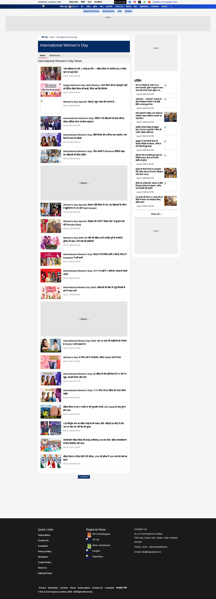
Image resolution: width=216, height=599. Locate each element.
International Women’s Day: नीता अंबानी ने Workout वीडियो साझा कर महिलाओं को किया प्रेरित (94, 153)
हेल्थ (135, 7)
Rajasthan (97, 556)
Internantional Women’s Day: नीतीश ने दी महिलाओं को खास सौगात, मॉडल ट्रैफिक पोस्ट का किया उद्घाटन (93, 120)
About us (42, 568)
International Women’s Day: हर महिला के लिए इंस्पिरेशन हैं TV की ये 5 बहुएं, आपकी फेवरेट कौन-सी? (95, 375)
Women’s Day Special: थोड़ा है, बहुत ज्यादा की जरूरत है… (89, 102)
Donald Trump (108, 11)
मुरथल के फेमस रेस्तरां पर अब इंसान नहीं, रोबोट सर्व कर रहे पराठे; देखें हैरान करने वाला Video (149, 171)
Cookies (64, 588)
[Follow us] (165, 2)
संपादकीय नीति (121, 588)
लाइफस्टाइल (144, 7)
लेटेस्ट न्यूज (63, 7)
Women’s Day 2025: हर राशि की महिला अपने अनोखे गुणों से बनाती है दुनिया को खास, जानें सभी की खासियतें (92, 239)
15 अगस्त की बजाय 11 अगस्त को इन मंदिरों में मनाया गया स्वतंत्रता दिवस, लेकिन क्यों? (149, 199)
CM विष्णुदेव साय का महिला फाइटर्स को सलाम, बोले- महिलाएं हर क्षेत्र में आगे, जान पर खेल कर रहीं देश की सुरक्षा (93, 425)
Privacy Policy (45, 551)
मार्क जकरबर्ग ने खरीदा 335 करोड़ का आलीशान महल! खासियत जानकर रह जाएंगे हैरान (149, 115)
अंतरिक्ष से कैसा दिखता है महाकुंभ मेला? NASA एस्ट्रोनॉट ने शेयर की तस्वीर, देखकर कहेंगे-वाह (149, 129)
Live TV (74, 7)
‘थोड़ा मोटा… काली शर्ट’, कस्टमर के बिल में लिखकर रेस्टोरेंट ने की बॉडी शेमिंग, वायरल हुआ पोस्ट (149, 101)
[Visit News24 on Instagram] (134, 2)
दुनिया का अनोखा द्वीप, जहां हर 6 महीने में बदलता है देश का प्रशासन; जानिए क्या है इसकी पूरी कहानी (149, 185)
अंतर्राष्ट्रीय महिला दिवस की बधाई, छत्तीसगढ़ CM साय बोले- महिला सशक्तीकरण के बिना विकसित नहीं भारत (95, 442)
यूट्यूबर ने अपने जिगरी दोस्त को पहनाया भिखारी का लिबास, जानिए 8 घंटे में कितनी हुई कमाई (148, 143)
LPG (119, 11)
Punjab (96, 551)
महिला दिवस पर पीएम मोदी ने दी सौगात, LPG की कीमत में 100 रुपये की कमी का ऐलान (95, 458)
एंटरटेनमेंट (109, 7)
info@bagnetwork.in (151, 552)
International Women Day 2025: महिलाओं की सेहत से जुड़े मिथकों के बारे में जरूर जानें (94, 289)
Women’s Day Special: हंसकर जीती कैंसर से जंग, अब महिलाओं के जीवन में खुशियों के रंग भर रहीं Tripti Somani (94, 206)
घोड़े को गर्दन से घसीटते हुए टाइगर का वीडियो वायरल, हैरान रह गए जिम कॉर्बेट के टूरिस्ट (149, 157)
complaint (109, 588)
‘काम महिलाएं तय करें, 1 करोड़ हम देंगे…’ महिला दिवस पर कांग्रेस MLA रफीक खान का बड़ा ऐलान (94, 70)
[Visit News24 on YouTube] (149, 2)
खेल (101, 7)
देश (82, 7)
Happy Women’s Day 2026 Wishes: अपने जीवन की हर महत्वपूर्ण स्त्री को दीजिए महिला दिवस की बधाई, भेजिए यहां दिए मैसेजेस (95, 87)
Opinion (154, 7)
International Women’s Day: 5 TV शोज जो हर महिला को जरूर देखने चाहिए (94, 392)
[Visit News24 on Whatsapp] (144, 2)
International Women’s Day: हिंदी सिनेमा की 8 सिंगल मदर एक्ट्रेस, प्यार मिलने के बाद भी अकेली (95, 136)
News (42, 55)
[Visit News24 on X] (139, 2)
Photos (119, 7)
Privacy (42, 588)
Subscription (44, 535)
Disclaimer (43, 557)
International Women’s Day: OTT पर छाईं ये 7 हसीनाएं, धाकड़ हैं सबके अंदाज (95, 272)
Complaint (43, 546)
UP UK (95, 539)
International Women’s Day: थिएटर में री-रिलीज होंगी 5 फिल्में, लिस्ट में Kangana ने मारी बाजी (94, 256)
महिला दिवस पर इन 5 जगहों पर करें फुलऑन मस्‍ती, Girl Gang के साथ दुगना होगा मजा (94, 409)
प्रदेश (88, 7)
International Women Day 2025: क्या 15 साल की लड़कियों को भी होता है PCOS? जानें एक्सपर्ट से (95, 342)
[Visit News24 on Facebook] (129, 2)
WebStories (54, 55)
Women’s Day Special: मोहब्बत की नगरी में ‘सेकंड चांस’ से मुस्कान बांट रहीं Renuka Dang (94, 223)
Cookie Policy (44, 562)
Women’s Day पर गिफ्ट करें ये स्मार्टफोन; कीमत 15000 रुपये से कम (92, 357)
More (164, 7)
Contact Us (43, 540)
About (73, 588)
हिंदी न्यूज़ (45, 37)
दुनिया (95, 7)
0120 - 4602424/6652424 (154, 547)
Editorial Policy (45, 573)
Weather (128, 11)
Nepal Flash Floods (91, 11)
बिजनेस (128, 7)
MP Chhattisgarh (101, 534)
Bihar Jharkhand (101, 545)
